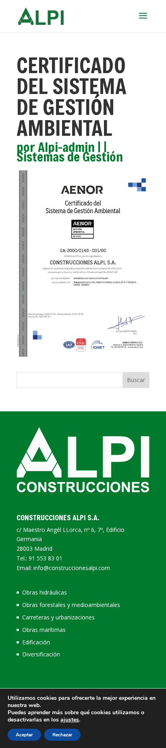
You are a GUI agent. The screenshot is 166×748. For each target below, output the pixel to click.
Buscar (136, 380)
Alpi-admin (66, 146)
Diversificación (41, 654)
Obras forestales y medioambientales (71, 605)
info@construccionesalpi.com (71, 568)
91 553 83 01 (45, 558)
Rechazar (62, 735)
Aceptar (24, 735)
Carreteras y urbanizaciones (58, 617)
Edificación (36, 642)
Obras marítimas (44, 630)
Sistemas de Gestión (70, 156)
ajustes (69, 719)
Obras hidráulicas (44, 592)
